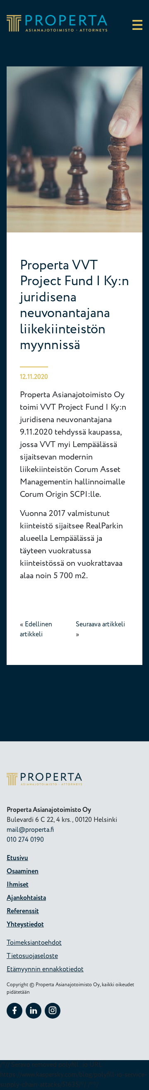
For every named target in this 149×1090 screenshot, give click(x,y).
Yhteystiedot (25, 924)
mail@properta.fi (30, 830)
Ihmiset (18, 885)
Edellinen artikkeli (36, 629)
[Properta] (57, 29)
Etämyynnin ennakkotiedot (45, 969)
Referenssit (23, 911)
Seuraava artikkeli (100, 624)
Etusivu (17, 858)
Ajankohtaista (26, 898)
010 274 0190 (25, 840)
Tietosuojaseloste (32, 956)
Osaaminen (22, 871)
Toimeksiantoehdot (34, 943)
